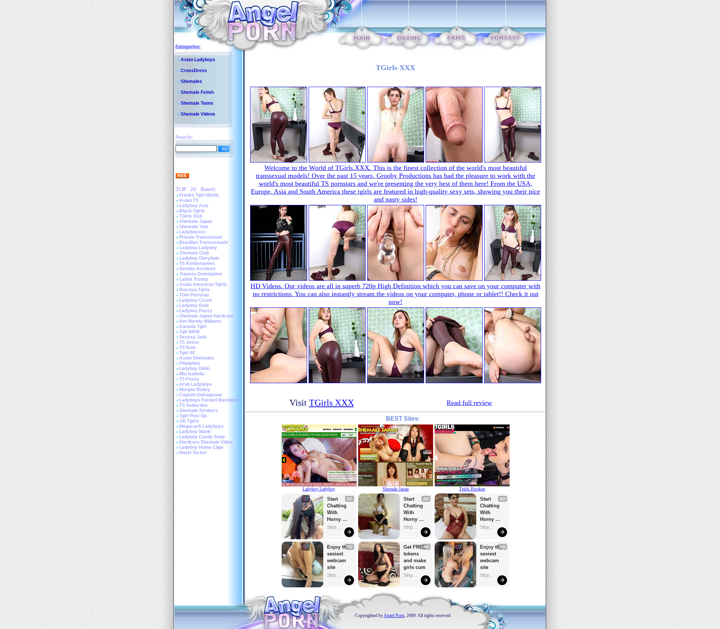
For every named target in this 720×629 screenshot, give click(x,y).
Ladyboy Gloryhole (199, 258)
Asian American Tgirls (203, 284)
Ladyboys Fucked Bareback (209, 400)
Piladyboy (189, 363)
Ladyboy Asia (193, 205)
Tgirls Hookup (472, 489)
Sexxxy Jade (193, 337)
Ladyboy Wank (195, 431)
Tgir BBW (189, 331)
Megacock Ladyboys (201, 426)
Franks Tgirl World (198, 195)
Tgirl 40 (187, 352)
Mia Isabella (191, 373)
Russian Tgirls (194, 289)
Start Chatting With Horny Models (337, 509)
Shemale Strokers (198, 410)
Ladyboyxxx (192, 232)
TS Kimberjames (197, 263)
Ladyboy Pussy (195, 310)
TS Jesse (189, 342)
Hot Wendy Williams (200, 321)
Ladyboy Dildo (194, 368)
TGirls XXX (190, 216)
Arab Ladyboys (195, 384)
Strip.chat (334, 527)
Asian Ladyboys (198, 59)
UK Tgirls (189, 421)
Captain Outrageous (200, 394)
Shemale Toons (197, 103)
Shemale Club (194, 253)
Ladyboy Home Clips (201, 447)
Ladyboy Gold (193, 305)
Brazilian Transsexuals (203, 242)
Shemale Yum (193, 226)
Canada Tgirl (192, 326)
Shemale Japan (195, 221)
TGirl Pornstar (194, 295)
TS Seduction (193, 405)
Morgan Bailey (194, 389)
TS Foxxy (189, 379)
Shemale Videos (198, 114)
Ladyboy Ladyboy (198, 247)
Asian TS (188, 200)
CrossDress (194, 70)
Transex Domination (200, 274)
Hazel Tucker (193, 452)
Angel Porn (394, 615)
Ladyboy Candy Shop (202, 436)
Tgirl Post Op (193, 415)
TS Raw (187, 347)
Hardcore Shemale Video (205, 442)
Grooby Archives (197, 268)
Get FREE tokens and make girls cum (415, 557)
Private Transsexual (200, 237)
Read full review (469, 402)
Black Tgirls (192, 211)
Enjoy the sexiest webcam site (338, 557)
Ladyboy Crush (195, 300)
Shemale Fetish (197, 92)
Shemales (191, 81)
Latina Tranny (193, 279)
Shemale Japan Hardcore (206, 316)
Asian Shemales (196, 358)
